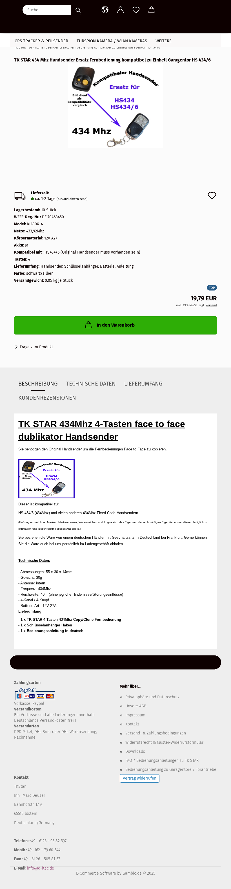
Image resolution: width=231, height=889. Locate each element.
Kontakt (132, 724)
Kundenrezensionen (47, 397)
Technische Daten (91, 383)
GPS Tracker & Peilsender (41, 40)
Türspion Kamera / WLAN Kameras (112, 40)
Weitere (164, 40)
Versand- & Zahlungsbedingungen (155, 733)
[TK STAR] (16, 17)
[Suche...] (78, 10)
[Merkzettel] (136, 10)
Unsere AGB (135, 706)
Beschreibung (38, 383)
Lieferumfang (143, 383)
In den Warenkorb (116, 325)
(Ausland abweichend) (72, 199)
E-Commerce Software (96, 873)
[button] (105, 10)
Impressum (135, 715)
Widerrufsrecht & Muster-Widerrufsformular (164, 742)
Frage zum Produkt (36, 347)
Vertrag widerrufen (139, 778)
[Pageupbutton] (215, 880)
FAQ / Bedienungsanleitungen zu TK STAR (162, 760)
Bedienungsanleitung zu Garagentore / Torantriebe (170, 769)
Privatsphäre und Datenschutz (152, 697)
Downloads (135, 751)
